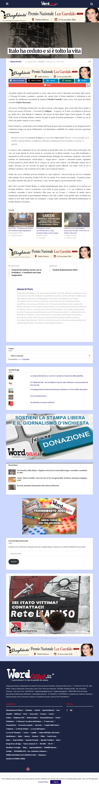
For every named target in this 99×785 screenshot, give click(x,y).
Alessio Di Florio (15, 62)
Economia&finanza (46, 718)
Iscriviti (14, 561)
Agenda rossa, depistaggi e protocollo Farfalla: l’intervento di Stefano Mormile (76, 230)
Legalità (33, 732)
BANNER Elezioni (50, 747)
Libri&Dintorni (10, 736)
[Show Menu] (7, 4)
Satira (8, 740)
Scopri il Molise (18, 740)
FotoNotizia (10, 721)
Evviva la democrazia (38, 396)
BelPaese (17, 714)
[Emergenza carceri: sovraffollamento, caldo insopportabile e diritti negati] (49, 220)
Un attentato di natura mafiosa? (42, 402)
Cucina (51, 714)
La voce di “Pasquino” (13, 732)
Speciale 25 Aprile (32, 740)
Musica (27, 736)
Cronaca (43, 714)
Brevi (25, 714)
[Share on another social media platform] (89, 85)
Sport (58, 740)
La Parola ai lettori (22, 729)
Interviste (38, 725)
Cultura (8, 718)
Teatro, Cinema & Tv (30, 744)
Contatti (8, 751)
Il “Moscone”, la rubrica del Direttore (28, 721)
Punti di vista (51, 736)
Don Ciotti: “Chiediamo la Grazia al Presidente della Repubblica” (20, 229)
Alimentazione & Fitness (14, 710)
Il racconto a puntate (25, 725)
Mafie (20, 736)
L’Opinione (9, 729)
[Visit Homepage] (49, 4)
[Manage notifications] (28, 769)
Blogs (25, 747)
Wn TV (50, 744)
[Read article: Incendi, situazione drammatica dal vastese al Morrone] (12, 487)
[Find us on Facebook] (67, 710)
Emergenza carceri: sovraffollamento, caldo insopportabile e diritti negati (47, 230)
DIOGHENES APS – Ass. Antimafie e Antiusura (30, 751)
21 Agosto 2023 (30, 62)
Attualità (42, 62)
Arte (57, 710)
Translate (25, 359)
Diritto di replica (32, 718)
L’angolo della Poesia (51, 725)
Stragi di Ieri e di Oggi (13, 744)
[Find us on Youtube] (71, 710)
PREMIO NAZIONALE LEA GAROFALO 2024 (21, 755)
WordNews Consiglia (13, 747)
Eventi (58, 718)
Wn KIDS (43, 744)
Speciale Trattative (47, 740)
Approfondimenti (48, 710)
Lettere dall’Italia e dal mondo (49, 732)
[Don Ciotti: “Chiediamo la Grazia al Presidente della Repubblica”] (21, 220)
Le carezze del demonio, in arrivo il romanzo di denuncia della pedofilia (56, 376)
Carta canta (34, 714)
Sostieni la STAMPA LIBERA (15, 759)
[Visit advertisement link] (49, 15)
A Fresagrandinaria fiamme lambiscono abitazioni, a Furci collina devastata (58, 389)
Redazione (42, 755)
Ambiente (28, 710)
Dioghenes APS (19, 718)
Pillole (43, 736)
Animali (37, 710)
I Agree (56, 782)
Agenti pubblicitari (35, 747)
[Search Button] (91, 4)
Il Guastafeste (11, 725)
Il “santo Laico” (49, 721)
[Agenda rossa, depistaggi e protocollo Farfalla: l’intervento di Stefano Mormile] (77, 220)
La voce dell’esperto (38, 729)
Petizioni (35, 736)
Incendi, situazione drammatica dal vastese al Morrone (38, 486)
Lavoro (26, 732)
